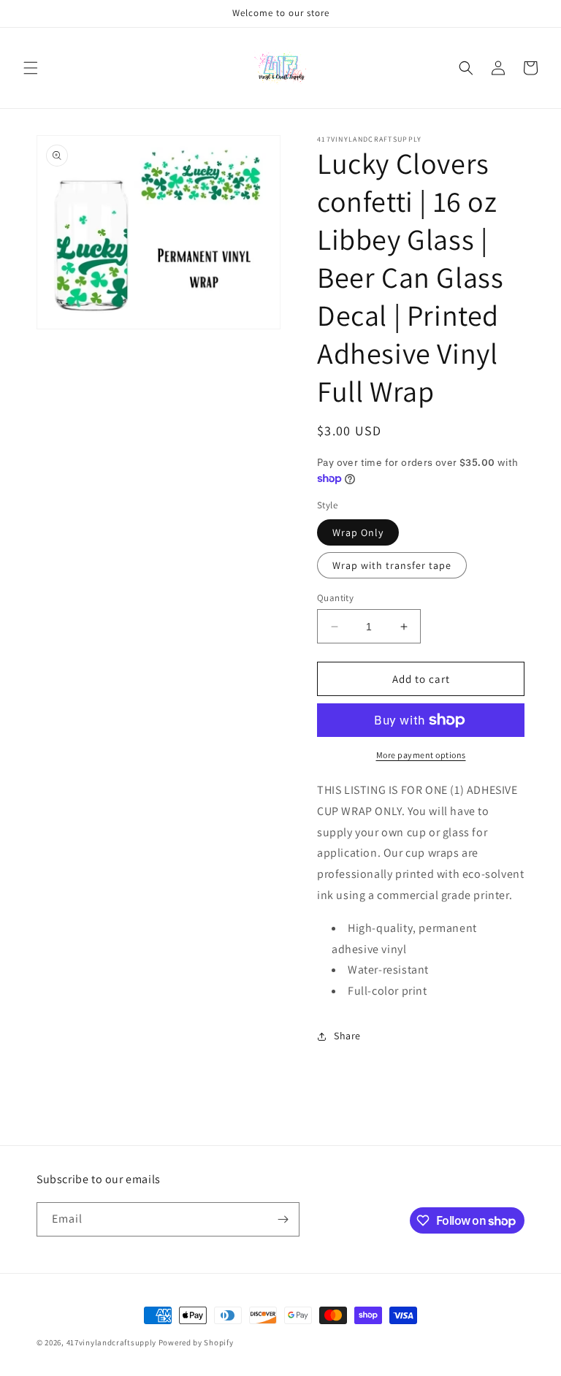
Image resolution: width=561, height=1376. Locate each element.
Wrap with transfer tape (391, 565)
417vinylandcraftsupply (111, 1342)
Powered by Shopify (196, 1342)
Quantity (335, 598)
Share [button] (347, 1035)
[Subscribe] (283, 1219)
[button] (31, 68)
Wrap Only (357, 532)
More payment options (421, 754)
